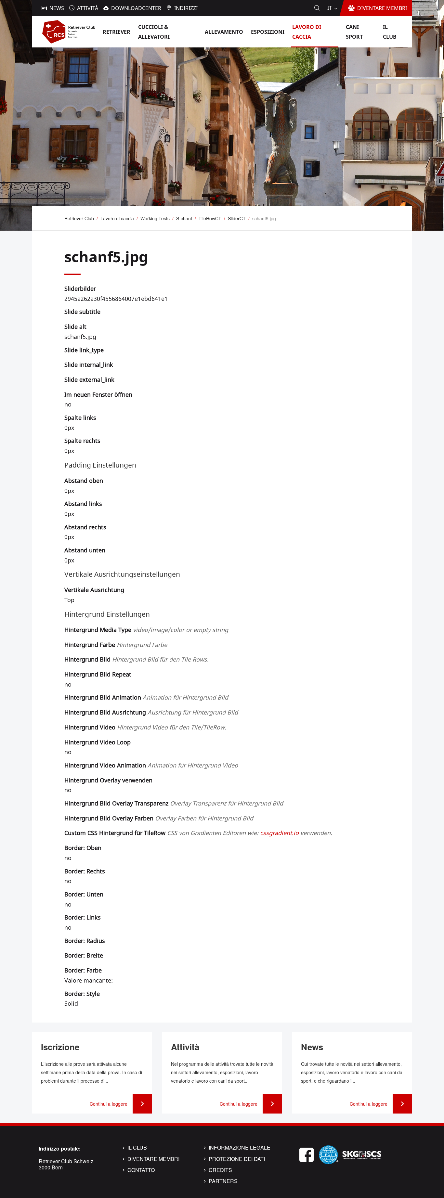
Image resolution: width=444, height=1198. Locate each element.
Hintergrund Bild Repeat (97, 674)
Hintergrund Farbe (115, 645)
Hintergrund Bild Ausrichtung (151, 712)
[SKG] (361, 1154)
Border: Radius (84, 941)
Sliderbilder (80, 288)
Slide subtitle (82, 312)
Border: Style (82, 994)
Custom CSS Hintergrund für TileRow (198, 833)
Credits (220, 1170)
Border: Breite (83, 955)
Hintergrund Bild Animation (146, 697)
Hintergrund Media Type (146, 630)
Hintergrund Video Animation (151, 765)
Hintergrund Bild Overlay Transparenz (173, 803)
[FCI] (328, 1154)
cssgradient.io (279, 833)
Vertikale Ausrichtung (94, 590)
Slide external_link (89, 379)
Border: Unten (83, 894)
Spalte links (80, 417)
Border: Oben (82, 848)
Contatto (141, 1170)
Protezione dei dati (237, 1159)
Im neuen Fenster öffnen (98, 394)
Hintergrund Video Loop (97, 742)
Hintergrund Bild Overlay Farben (158, 818)
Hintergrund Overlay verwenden (108, 780)
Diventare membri (153, 1159)
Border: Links (82, 917)
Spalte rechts (82, 440)
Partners (223, 1181)
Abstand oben (83, 480)
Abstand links (83, 504)
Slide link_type (84, 350)
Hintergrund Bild (136, 659)
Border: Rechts (84, 871)
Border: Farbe (83, 970)
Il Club (137, 1147)
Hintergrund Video (145, 727)
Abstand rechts (85, 527)
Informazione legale (239, 1147)
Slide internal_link (88, 364)
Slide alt (75, 326)
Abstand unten (84, 550)
